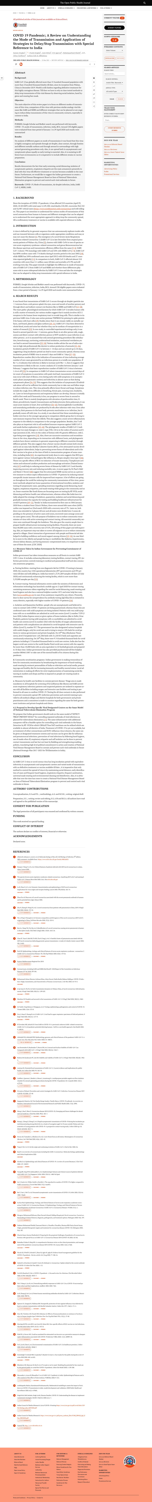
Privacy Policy (31, 1497)
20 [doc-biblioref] (51, 323)
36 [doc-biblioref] (53, 404)
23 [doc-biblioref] (42, 343)
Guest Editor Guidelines (63, 1472)
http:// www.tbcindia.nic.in (33, 1426)
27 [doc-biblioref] (71, 354)
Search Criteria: (112, 79)
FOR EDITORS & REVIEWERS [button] (86, 8)
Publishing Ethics (82, 1479)
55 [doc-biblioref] (36, 579)
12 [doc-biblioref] (78, 307)
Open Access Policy (19, 1470)
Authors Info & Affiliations (37, 56)
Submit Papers (114, 28)
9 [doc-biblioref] (73, 251)
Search (120, 99)
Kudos (106, 171)
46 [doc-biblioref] (82, 458)
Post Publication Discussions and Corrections (82, 1474)
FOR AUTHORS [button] (105, 8)
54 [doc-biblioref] (71, 536)
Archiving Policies (40, 1457)
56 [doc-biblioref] (71, 600)
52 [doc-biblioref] (68, 536)
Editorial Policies (61, 1462)
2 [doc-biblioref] (44, 242)
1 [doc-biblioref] (36, 237)
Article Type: (110, 88)
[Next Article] (94, 64)
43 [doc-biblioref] (40, 427)
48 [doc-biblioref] (31, 472)
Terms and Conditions (19, 1497)
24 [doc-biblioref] (45, 343)
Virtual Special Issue (62, 1475)
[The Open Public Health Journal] (129, 1461)
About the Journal (19, 1457)
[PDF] (21, 64)
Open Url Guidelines (20, 1473)
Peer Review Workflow (63, 1477)
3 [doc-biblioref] (73, 248)
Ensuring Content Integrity (64, 1464)
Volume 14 (22, 13)
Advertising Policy (110, 169)
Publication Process (62, 1480)
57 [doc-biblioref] (45, 719)
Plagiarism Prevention (84, 1469)
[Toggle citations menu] (24, 1042)
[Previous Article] (90, 64)
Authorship (38, 1470)
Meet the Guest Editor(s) (21, 1465)
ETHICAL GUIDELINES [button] (65, 8)
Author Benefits (39, 1462)
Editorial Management (63, 1459)
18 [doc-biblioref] (81, 307)
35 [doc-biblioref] (34, 382)
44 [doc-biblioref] (43, 427)
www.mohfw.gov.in (26, 595)
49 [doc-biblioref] (29, 502)
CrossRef (20, 892)
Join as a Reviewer (110, 149)
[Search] (144, 3)
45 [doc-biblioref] (32, 455)
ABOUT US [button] (50, 8)
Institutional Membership (42, 1477)
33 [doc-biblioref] (24, 371)
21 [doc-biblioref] (54, 323)
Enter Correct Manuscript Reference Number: (114, 115)
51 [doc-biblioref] (32, 502)
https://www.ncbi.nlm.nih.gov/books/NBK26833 (53, 859)
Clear (112, 99)
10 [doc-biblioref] (82, 253)
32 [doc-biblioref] (74, 354)
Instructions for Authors (42, 1480)
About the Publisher (19, 1459)
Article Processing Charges (42, 1459)
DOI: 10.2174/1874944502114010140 (77, 60)
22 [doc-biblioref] (30, 329)
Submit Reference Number (114, 129)
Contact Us (40, 1497)
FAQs (15, 1467)
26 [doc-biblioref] (79, 346)
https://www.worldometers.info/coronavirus (52, 208)
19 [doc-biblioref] (37, 321)
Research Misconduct (84, 1482)
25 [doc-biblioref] (76, 346)
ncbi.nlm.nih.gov (52, 879)
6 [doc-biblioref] (75, 248)
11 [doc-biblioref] (33, 259)
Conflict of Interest (83, 1462)
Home (42, 8)
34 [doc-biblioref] (31, 382)
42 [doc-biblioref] (56, 404)
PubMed (27, 892)
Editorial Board (18, 1462)
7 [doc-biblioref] (72, 251)
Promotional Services (111, 174)
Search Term (108, 70)
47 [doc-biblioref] (19, 466)
